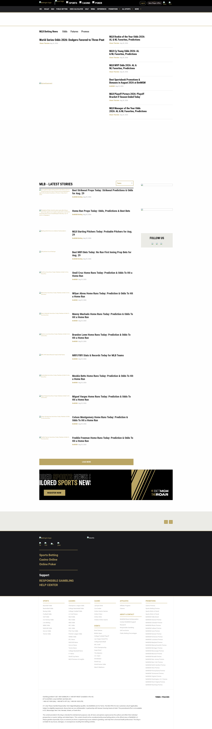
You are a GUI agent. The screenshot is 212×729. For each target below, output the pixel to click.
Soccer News (73, 645)
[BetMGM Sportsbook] (47, 3)
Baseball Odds (47, 605)
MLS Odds (72, 620)
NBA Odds (72, 622)
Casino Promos (150, 605)
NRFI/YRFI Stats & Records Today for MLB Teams (98, 355)
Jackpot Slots (98, 605)
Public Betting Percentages (128, 633)
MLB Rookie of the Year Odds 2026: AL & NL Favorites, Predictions (127, 38)
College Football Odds (75, 611)
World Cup (97, 661)
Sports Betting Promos (153, 608)
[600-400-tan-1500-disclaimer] (157, 194)
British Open (98, 633)
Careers (122, 608)
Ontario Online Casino (101, 620)
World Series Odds (100, 664)
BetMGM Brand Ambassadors (129, 619)
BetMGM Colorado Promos (154, 622)
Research (123, 625)
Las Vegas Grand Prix (101, 639)
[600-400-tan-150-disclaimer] (157, 219)
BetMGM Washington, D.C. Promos (156, 679)
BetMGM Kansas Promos (153, 634)
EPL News (72, 639)
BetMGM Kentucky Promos (154, 636)
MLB (52, 9)
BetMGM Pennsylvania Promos (155, 670)
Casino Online (48, 559)
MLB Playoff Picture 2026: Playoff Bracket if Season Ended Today (126, 95)
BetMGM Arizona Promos (153, 620)
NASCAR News (73, 642)
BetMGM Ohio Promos (153, 668)
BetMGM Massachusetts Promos (156, 645)
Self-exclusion (124, 630)
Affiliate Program (125, 605)
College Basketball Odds (76, 608)
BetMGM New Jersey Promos (155, 659)
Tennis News (73, 648)
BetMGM (112, 86)
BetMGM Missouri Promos (154, 653)
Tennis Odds (47, 634)
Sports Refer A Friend (152, 611)
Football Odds (47, 614)
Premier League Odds (75, 634)
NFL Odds (72, 625)
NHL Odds (72, 628)
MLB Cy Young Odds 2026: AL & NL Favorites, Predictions (124, 53)
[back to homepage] (59, 3)
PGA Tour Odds (73, 631)
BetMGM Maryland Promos (154, 642)
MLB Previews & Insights (76, 659)
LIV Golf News (73, 614)
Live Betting (46, 622)
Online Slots (98, 617)
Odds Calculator (76, 9)
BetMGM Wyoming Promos (154, 684)
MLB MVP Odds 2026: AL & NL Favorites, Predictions (123, 67)
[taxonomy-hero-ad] (72, 101)
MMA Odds (46, 625)
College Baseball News (76, 651)
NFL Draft (97, 644)
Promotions (113, 9)
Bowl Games (98, 630)
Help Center (48, 585)
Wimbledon (97, 659)
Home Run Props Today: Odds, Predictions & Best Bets (101, 210)
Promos (85, 31)
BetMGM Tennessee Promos (155, 673)
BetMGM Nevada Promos (153, 656)
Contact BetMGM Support (128, 622)
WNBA (93, 9)
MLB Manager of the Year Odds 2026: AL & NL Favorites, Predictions (128, 110)
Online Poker (47, 564)
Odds (64, 31)
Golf (87, 9)
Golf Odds (46, 617)
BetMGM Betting (77, 197)
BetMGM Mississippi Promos (155, 651)
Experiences (101, 9)
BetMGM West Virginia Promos (155, 682)
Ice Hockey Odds (48, 620)
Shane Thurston (45, 43)
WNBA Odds (72, 636)
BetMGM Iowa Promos (153, 631)
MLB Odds (72, 617)
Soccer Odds (47, 631)
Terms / (158, 697)
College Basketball (100, 642)
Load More (86, 462)
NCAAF (46, 9)
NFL (41, 9)
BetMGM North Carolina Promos (156, 665)
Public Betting (62, 9)
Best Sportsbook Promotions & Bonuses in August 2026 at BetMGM (127, 81)
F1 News (71, 653)
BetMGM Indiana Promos (153, 628)
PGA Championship (100, 647)
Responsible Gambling (56, 580)
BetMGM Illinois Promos (153, 625)
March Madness (99, 667)
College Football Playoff (101, 636)
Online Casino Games (101, 611)
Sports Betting (48, 555)
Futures (74, 31)
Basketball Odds (48, 608)
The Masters (98, 653)
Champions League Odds (76, 605)
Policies (165, 697)
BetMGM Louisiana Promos (154, 639)
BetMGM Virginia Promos (153, 676)
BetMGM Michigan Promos (154, 648)
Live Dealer (97, 608)
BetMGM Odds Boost (152, 617)
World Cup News (74, 656)
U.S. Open (97, 656)
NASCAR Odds (47, 628)
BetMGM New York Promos (154, 662)
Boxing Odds (47, 611)
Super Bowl (97, 650)
